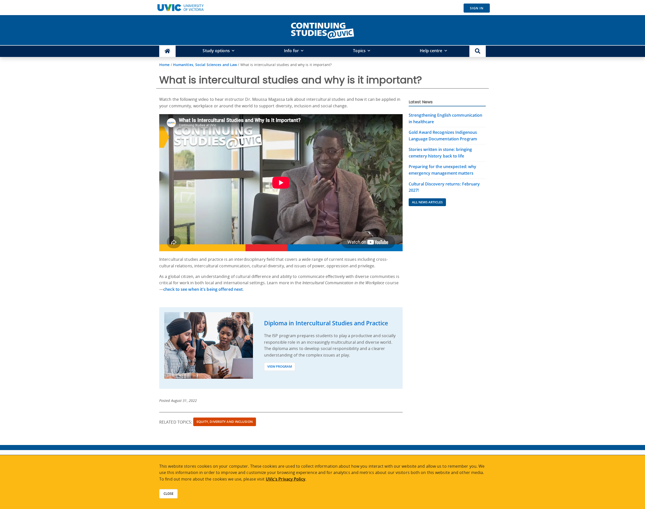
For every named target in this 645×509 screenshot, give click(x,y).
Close (168, 493)
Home (164, 64)
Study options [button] (216, 50)
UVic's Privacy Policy (285, 479)
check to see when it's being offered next (203, 289)
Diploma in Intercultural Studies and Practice (326, 323)
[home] (322, 30)
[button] (477, 51)
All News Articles (427, 202)
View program (279, 366)
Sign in (476, 8)
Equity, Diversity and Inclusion (225, 421)
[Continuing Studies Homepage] (167, 51)
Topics (359, 50)
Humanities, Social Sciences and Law (205, 64)
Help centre (431, 50)
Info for (291, 50)
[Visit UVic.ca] (180, 7)
